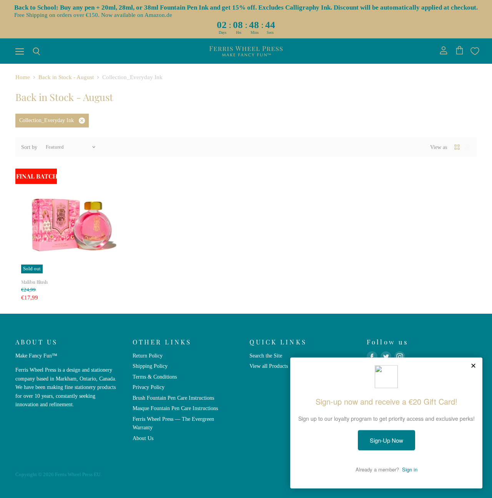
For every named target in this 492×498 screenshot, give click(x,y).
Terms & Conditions (155, 377)
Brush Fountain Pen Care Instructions (173, 398)
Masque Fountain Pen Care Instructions (175, 408)
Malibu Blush (34, 282)
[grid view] (457, 147)
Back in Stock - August (66, 77)
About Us (143, 438)
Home (22, 77)
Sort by (29, 147)
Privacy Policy (149, 387)
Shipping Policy (150, 366)
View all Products (268, 366)
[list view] (467, 147)
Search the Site (265, 355)
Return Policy (148, 355)
